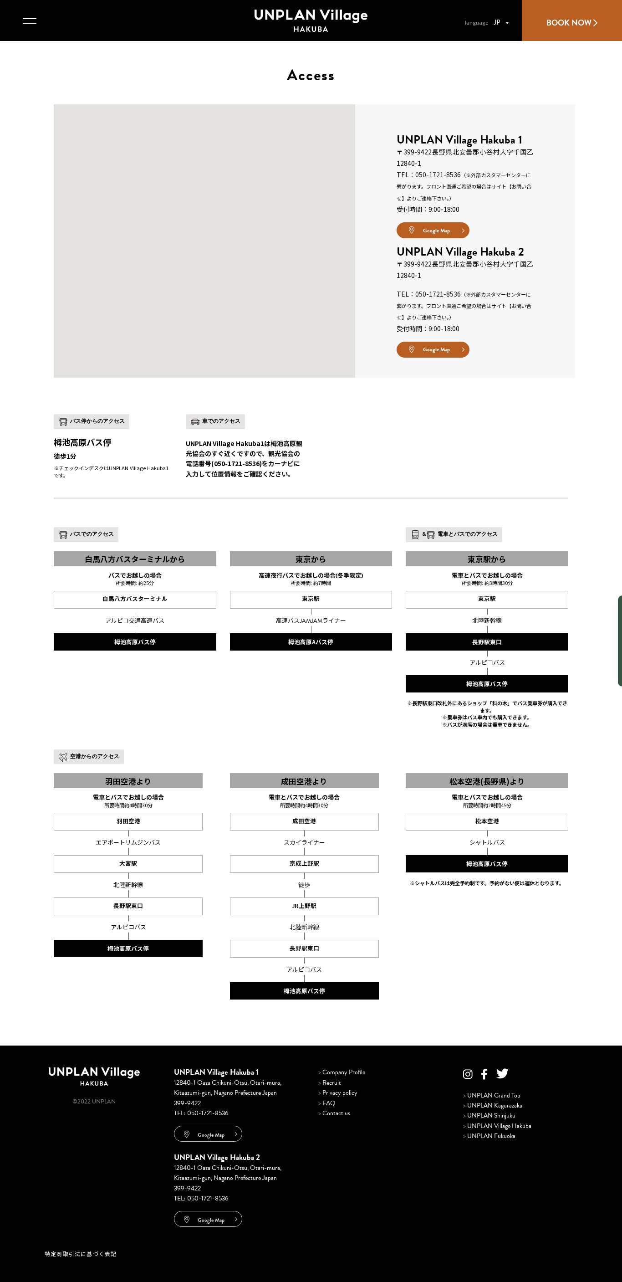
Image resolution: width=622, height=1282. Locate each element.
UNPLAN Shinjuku (489, 1115)
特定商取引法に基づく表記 (81, 1253)
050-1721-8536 (208, 1113)
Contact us (334, 1113)
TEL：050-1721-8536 (429, 174)
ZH (307, 236)
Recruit (329, 1082)
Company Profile (341, 1072)
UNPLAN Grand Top (491, 1095)
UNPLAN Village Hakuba (497, 1126)
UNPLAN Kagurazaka (492, 1105)
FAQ (327, 1103)
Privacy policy (337, 1092)
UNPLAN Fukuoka (489, 1136)
